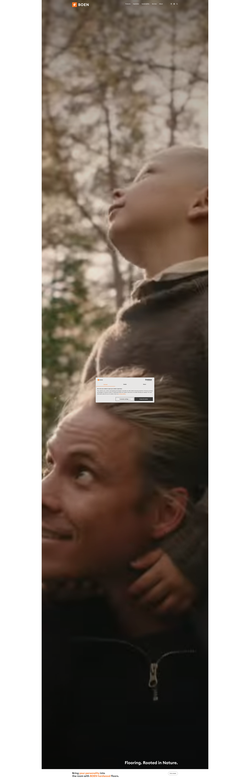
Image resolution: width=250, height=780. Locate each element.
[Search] (177, 4)
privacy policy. (122, 393)
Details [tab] (125, 384)
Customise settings (124, 399)
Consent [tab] (105, 384)
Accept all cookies (143, 399)
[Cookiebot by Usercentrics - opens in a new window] (147, 380)
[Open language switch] (174, 4)
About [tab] (144, 384)
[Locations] (171, 4)
